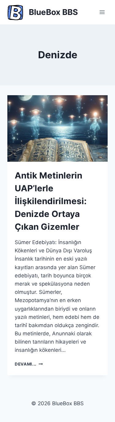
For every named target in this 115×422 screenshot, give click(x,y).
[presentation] (57, 128)
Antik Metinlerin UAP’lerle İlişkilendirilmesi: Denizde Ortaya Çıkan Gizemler (50, 201)
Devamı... (29, 364)
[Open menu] (102, 12)
